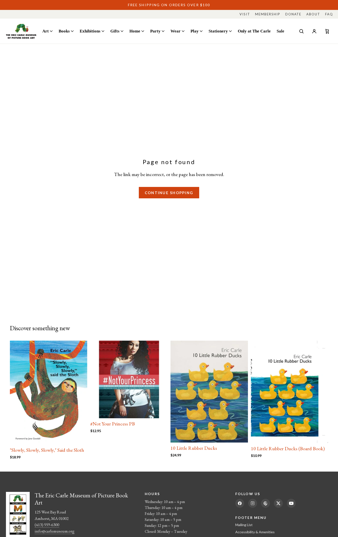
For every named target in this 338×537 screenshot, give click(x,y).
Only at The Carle (254, 31)
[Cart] (327, 31)
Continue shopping (169, 192)
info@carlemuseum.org (54, 531)
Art (45, 31)
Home (134, 31)
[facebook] (239, 503)
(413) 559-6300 (47, 524)
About (313, 14)
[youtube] (291, 503)
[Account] (314, 31)
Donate (293, 14)
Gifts (115, 31)
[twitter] (278, 503)
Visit (245, 14)
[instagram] (252, 503)
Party (155, 31)
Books (64, 31)
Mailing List (244, 525)
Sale (280, 31)
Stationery (218, 31)
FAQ (329, 14)
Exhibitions (90, 31)
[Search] (301, 31)
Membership (267, 14)
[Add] (79, 436)
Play (195, 31)
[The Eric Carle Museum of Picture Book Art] (21, 31)
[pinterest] (265, 503)
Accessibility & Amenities (255, 532)
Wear (175, 31)
